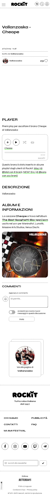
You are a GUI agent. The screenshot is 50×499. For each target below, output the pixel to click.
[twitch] (35, 446)
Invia (21, 319)
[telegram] (45, 446)
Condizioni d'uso (19, 490)
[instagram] (15, 446)
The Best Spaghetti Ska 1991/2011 (25, 219)
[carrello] (37, 4)
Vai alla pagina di (25, 369)
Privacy (2, 486)
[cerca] (42, 4)
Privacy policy (32, 490)
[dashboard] (47, 4)
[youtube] (25, 446)
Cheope (8, 148)
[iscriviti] (43, 463)
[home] (19, 4)
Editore (23, 477)
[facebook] (5, 446)
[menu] (3, 4)
